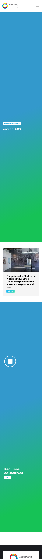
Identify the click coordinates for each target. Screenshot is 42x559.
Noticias (9, 287)
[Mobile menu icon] (37, 6)
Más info (10, 291)
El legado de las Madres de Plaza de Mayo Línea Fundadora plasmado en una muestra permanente (21, 280)
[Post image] (21, 260)
